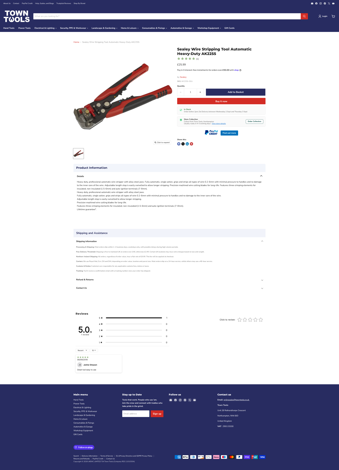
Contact (16, 4)
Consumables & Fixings (154, 28)
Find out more (229, 133)
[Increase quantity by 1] (200, 92)
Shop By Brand (79, 4)
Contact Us (110, 459)
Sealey (183, 77)
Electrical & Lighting (45, 28)
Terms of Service (106, 456)
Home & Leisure (129, 28)
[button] (133, 317)
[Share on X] (183, 143)
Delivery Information (89, 456)
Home (76, 42)
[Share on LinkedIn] (187, 143)
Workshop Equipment (208, 28)
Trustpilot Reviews (63, 4)
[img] (186, 59)
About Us (6, 4)
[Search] (304, 16)
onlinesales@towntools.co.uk (237, 399)
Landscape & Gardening (104, 28)
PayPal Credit (27, 4)
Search (76, 456)
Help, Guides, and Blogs (44, 4)
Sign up (157, 413)
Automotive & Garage (181, 28)
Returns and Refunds (81, 459)
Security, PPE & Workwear (73, 28)
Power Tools (24, 28)
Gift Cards (229, 28)
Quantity (181, 86)
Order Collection (254, 121)
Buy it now (221, 101)
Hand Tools (8, 28)
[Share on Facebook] (178, 143)
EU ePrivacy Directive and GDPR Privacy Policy (134, 456)
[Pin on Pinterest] (191, 143)
